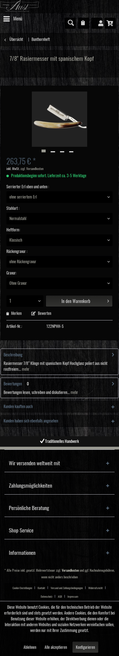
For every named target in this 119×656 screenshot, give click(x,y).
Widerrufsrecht (95, 588)
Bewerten (44, 313)
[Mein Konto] (96, 23)
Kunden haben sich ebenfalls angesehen (31, 421)
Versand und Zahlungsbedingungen (67, 588)
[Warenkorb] (110, 23)
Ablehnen (30, 647)
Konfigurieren (85, 647)
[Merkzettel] (83, 23)
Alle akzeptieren (56, 647)
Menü (17, 18)
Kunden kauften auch (18, 407)
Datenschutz (46, 596)
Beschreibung (13, 355)
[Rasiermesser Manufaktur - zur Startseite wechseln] (59, 6)
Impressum (73, 596)
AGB (60, 596)
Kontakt (41, 588)
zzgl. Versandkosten (31, 169)
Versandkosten (70, 570)
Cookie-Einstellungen (22, 588)
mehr (25, 369)
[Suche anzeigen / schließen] (70, 23)
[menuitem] (12, 18)
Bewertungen (13, 384)
